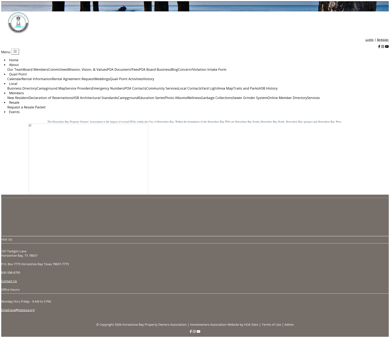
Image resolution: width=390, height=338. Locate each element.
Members (16, 93)
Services (313, 97)
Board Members (35, 69)
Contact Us (9, 281)
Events (14, 111)
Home (13, 60)
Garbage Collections (217, 97)
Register (383, 40)
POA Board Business (155, 69)
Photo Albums (176, 97)
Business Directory (22, 88)
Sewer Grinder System (250, 97)
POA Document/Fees (123, 69)
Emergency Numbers (108, 88)
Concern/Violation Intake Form (202, 69)
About (14, 64)
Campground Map (51, 88)
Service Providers (78, 88)
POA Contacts (135, 88)
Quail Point (18, 74)
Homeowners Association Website (214, 324)
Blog (174, 69)
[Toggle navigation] (15, 52)
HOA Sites (251, 324)
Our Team (15, 69)
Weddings (102, 78)
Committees (57, 69)
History (148, 78)
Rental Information (37, 78)
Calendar (14, 78)
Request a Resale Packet (26, 107)
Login (369, 40)
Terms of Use (271, 324)
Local (13, 83)
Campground (128, 97)
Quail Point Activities (126, 78)
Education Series (151, 97)
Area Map (225, 88)
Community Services (162, 88)
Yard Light (210, 88)
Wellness (194, 97)
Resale (14, 102)
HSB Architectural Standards (95, 97)
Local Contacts (190, 88)
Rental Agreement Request (73, 78)
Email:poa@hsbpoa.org (18, 310)
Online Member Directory (287, 97)
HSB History (268, 88)
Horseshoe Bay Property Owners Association (154, 324)
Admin (289, 324)
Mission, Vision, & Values (87, 69)
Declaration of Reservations (51, 97)
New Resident (18, 97)
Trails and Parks (246, 88)
